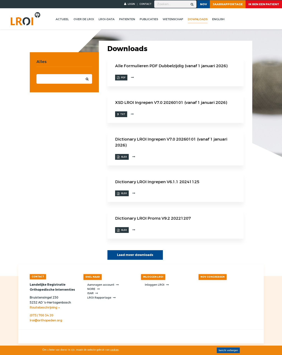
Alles (41, 61)
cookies (114, 349)
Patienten (127, 19)
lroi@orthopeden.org (46, 320)
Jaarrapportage (228, 4)
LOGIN (131, 4)
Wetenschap (173, 19)
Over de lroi (83, 19)
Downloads (198, 19)
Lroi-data (107, 19)
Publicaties (149, 19)
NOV (203, 4)
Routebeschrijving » (44, 307)
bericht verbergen (228, 350)
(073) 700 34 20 (41, 315)
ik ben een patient (263, 4)
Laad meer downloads (135, 255)
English (218, 19)
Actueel (62, 19)
